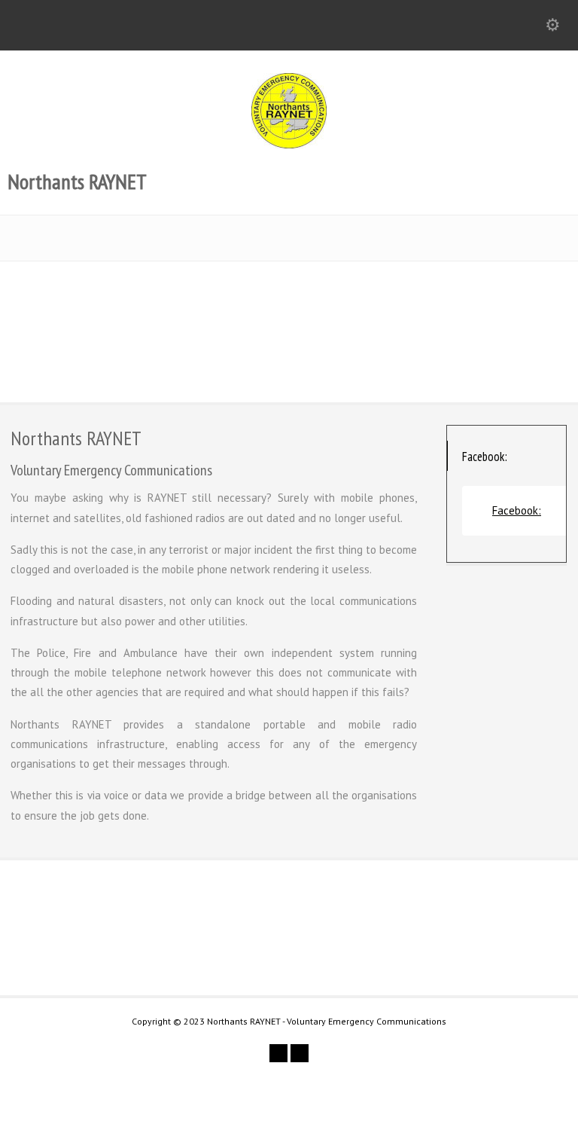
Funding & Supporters (98, 287)
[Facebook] (300, 1053)
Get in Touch (485, 932)
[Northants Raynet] (289, 144)
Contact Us (480, 287)
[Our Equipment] (288, 343)
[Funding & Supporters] (98, 343)
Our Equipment (289, 287)
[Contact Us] (479, 343)
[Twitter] (278, 1053)
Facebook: (484, 456)
